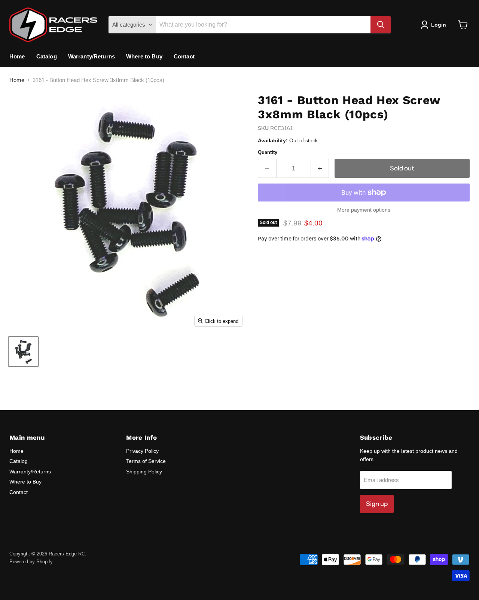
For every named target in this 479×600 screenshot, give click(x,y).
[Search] (380, 24)
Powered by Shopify (31, 561)
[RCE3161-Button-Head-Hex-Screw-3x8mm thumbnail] (23, 351)
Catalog (46, 56)
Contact (184, 56)
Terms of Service (146, 461)
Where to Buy (144, 56)
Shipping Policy (144, 472)
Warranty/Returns (91, 56)
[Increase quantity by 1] (320, 168)
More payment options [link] (363, 210)
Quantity (267, 152)
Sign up (377, 503)
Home (17, 56)
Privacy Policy (142, 451)
